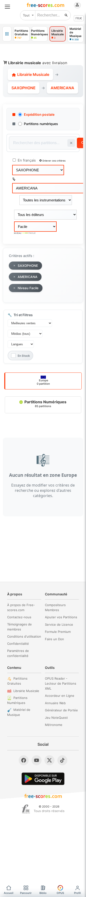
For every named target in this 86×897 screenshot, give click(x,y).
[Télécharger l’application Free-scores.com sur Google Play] (43, 778)
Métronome (53, 725)
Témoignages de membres (19, 626)
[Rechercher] (66, 15)
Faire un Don (54, 639)
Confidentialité (18, 643)
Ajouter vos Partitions (61, 617)
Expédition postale (39, 114)
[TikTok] (62, 760)
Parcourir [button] (26, 893)
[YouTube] (37, 760)
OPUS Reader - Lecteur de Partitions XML (60, 683)
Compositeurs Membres (55, 607)
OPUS (60, 893)
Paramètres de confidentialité (18, 653)
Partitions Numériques (44, 403)
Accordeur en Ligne (59, 696)
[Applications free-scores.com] (6, 34)
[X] (49, 760)
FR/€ (78, 18)
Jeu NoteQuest (56, 717)
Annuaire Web (55, 703)
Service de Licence (59, 624)
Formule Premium (58, 632)
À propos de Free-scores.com (21, 607)
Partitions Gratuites (17, 681)
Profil (77, 893)
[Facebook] (24, 760)
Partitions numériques (41, 124)
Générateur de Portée (61, 710)
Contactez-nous (19, 617)
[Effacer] (71, 143)
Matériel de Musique (18, 712)
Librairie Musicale (32, 74)
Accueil (8, 893)
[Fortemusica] (26, 808)
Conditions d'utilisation (24, 636)
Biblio (43, 893)
